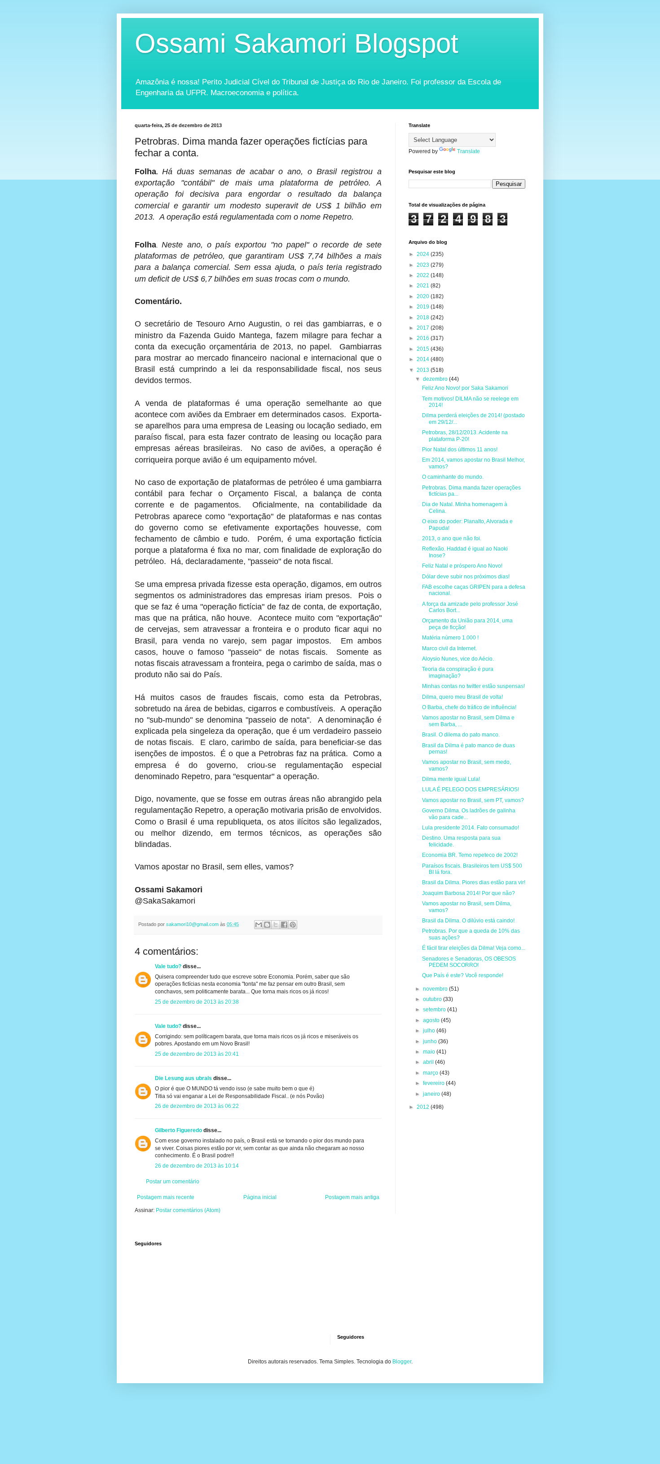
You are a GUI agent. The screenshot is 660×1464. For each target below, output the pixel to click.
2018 (424, 317)
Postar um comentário (172, 1181)
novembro (436, 989)
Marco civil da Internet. (449, 648)
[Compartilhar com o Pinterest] (292, 924)
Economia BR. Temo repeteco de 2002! (470, 855)
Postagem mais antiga (352, 1197)
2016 (424, 338)
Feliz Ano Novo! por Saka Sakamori (465, 388)
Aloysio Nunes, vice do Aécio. (458, 659)
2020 (424, 296)
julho (429, 1030)
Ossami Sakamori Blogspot (296, 43)
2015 (424, 349)
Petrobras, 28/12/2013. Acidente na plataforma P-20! (465, 435)
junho (430, 1041)
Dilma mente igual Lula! (451, 779)
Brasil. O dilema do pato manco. (461, 735)
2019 (424, 307)
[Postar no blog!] (267, 924)
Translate (468, 151)
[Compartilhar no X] (275, 924)
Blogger (401, 1361)
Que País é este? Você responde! (462, 975)
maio (429, 1052)
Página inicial (260, 1197)
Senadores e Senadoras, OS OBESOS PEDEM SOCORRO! (469, 962)
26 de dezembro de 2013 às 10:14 (197, 1166)
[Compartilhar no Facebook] (284, 924)
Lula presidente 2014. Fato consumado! (470, 828)
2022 (424, 275)
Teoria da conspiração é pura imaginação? (457, 672)
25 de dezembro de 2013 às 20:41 (197, 1054)
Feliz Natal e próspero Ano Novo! (462, 566)
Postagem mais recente (165, 1197)
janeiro (432, 1094)
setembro (435, 1009)
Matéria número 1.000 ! (450, 638)
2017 (424, 328)
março (431, 1073)
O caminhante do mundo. (453, 477)
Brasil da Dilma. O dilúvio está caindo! (468, 920)
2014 (424, 359)
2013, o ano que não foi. (451, 538)
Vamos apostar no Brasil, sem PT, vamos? (473, 800)
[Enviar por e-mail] (258, 924)
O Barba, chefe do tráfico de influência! (469, 707)
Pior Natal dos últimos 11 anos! (459, 449)
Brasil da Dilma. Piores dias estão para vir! (473, 882)
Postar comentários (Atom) (188, 1210)
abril (429, 1062)
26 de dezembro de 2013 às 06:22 (197, 1106)
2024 (424, 254)
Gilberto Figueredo (178, 1130)
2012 (424, 1107)
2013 (424, 370)
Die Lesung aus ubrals (183, 1078)
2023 (424, 265)
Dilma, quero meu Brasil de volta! (462, 697)
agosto (432, 1020)
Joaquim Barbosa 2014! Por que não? (468, 893)
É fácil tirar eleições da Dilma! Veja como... (473, 948)
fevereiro (434, 1083)
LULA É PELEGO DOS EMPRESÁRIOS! (470, 789)
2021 (424, 285)
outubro (433, 999)
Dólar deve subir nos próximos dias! (466, 576)
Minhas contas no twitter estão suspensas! (473, 686)
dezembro (436, 379)
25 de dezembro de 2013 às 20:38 (197, 1002)
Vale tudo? (168, 966)
